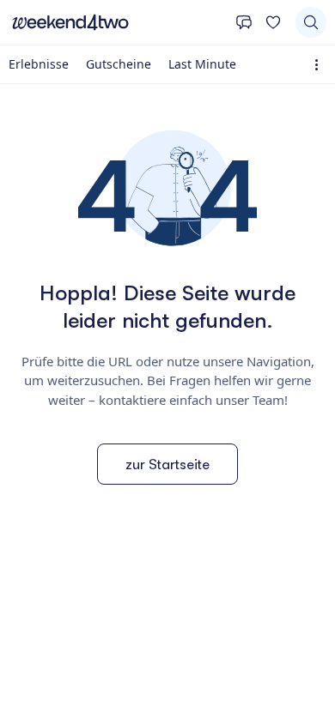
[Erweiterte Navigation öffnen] (320, 65)
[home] (118, 22)
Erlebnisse (39, 64)
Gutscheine (118, 64)
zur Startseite (167, 464)
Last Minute (202, 64)
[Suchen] (310, 22)
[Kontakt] (244, 22)
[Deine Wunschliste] (273, 22)
